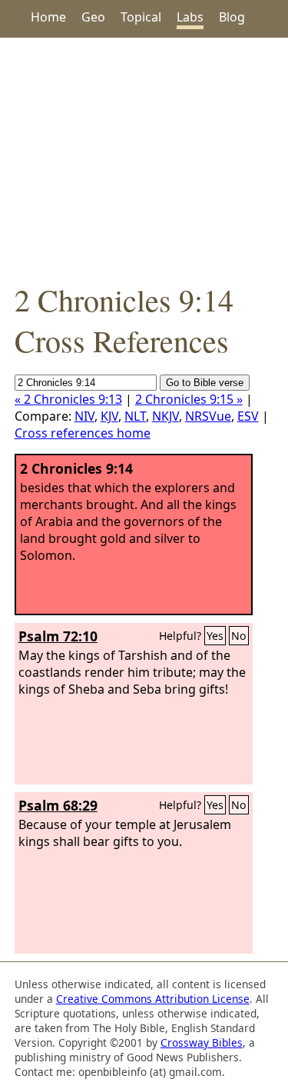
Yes (215, 635)
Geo (93, 16)
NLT (135, 416)
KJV (109, 416)
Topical (141, 16)
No (239, 635)
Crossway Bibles (202, 1042)
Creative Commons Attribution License (153, 998)
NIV (84, 416)
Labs (190, 16)
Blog (232, 16)
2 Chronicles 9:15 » (189, 399)
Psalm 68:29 (58, 805)
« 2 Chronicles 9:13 (68, 399)
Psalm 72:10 (58, 636)
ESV (248, 416)
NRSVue (208, 416)
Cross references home (83, 433)
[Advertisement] (144, 158)
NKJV (165, 416)
